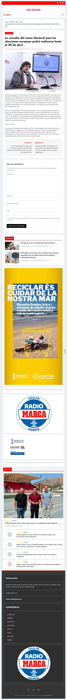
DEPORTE (14, 520)
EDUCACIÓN (11, 625)
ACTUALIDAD (9, 33)
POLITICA (10, 629)
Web (8, 211)
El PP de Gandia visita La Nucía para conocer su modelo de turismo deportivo (31, 523)
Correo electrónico (13, 203)
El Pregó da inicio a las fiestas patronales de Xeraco (38, 243)
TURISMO (9, 640)
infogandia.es (10, 49)
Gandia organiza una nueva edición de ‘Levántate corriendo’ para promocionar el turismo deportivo (35, 536)
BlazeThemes (48, 695)
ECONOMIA (10, 622)
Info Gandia (34, 10)
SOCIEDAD (10, 636)
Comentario (11, 174)
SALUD (9, 633)
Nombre (10, 196)
